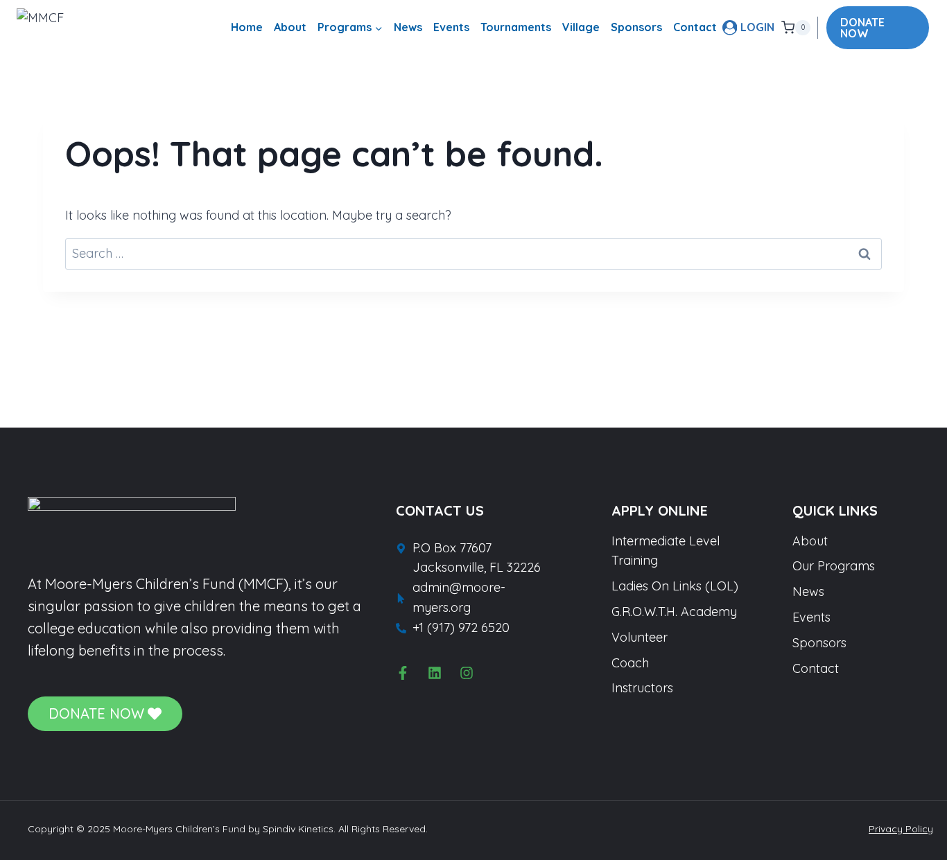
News (408, 27)
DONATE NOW (862, 27)
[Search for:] (473, 253)
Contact (695, 27)
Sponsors (636, 27)
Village (581, 27)
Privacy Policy (901, 829)
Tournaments (515, 27)
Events (451, 27)
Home (247, 27)
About (290, 27)
